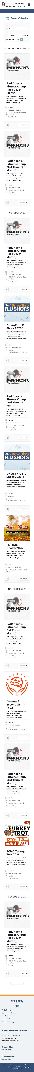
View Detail (23, 125)
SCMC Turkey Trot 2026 (15, 853)
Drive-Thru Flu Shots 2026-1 (16, 327)
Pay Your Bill (6, 1019)
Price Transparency (8, 1021)
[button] (16, 1006)
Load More (17, 983)
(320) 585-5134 (6, 1059)
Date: (7, 32)
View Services (6, 1016)
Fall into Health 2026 (14, 546)
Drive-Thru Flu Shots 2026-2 (16, 475)
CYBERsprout (17, 1069)
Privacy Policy (7, 1067)
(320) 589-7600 (14, 1040)
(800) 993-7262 (11, 1038)
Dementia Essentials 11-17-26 (15, 704)
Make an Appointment (9, 1013)
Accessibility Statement (17, 1067)
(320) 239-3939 (6, 1050)
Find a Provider (7, 1010)
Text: (7, 25)
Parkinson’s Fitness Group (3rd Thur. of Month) (16, 165)
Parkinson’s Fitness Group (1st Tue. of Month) (16, 88)
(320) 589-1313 (16, 1036)
